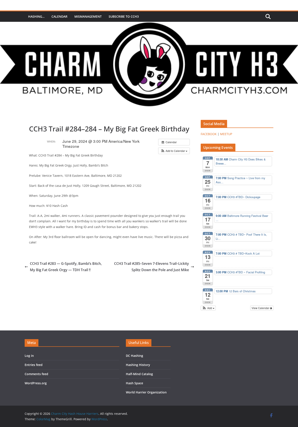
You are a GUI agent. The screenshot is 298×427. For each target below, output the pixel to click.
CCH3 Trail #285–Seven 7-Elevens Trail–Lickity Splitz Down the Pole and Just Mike (151, 266)
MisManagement (88, 16)
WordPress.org (36, 383)
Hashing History (138, 365)
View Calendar (261, 308)
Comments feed (36, 374)
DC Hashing (134, 356)
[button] (174, 151)
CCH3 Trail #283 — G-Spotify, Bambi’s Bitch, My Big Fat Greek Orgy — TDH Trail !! (66, 266)
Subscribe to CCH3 (124, 16)
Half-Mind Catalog (139, 374)
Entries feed (34, 365)
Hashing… (36, 16)
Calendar (59, 16)
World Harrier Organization (146, 392)
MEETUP (226, 134)
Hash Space (134, 383)
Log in (29, 356)
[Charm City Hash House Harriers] (149, 24)
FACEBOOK (209, 134)
